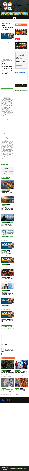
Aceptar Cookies (13, 468)
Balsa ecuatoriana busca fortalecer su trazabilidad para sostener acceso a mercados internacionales (7, 373)
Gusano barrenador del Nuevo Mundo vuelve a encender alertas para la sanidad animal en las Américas (7, 391)
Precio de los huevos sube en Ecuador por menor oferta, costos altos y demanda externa (20, 391)
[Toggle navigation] (14, 18)
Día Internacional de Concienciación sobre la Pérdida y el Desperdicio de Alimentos (7, 293)
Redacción (4, 31)
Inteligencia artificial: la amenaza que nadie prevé (6, 224)
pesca (6, 164)
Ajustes (25, 468)
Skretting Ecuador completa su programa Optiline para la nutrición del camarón (21, 372)
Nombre (2, 340)
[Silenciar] (24, 34)
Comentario (3, 333)
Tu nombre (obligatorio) (19, 58)
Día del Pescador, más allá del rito (7, 321)
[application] (21, 32)
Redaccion (4, 212)
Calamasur (12, 40)
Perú (3, 164)
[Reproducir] (16, 34)
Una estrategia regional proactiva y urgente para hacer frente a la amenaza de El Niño (7, 208)
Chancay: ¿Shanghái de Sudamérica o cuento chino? (7, 192)
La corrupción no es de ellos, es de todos (7, 279)
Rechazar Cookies (19, 468)
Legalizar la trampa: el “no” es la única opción (7, 238)
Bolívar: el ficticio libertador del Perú (7, 307)
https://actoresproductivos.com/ (8, 171)
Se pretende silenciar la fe (6, 266)
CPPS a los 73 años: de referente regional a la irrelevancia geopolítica (6, 252)
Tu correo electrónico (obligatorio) (20, 61)
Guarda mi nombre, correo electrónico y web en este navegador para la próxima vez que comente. (7, 350)
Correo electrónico (4, 344)
